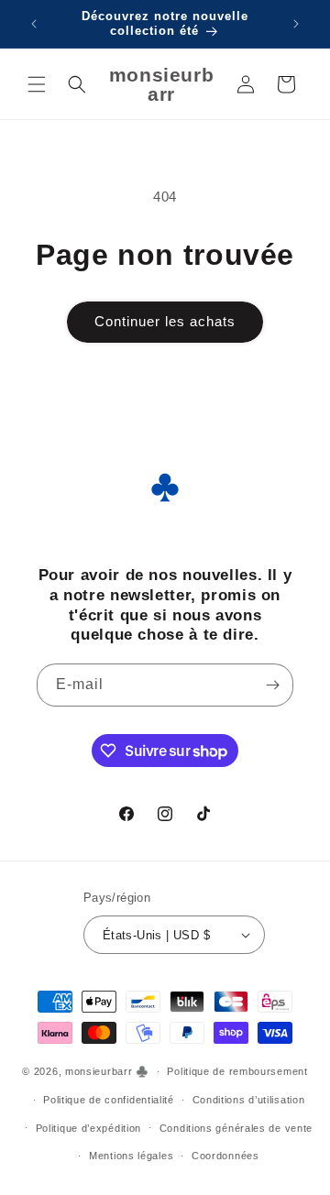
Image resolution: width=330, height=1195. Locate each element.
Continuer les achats (165, 321)
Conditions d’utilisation (248, 1099)
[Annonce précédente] (34, 24)
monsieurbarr (98, 1071)
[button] (36, 84)
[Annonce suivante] (296, 24)
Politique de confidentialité (108, 1099)
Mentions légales (131, 1155)
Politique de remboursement (237, 1071)
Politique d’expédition (88, 1128)
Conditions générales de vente (236, 1128)
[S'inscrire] (272, 685)
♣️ (142, 1071)
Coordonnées (225, 1155)
